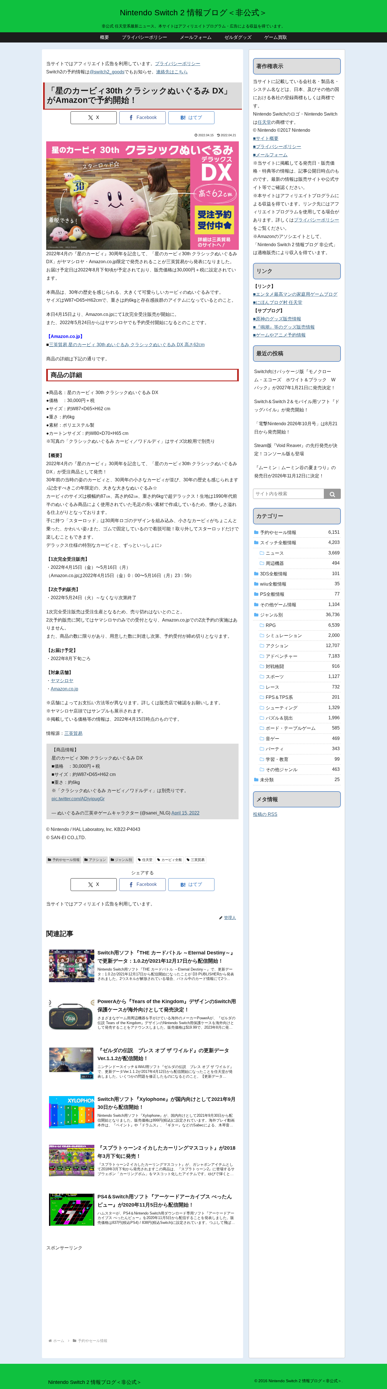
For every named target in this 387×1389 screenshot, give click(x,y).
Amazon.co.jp (64, 688)
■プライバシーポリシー (277, 146)
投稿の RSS (265, 814)
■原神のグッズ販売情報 (277, 318)
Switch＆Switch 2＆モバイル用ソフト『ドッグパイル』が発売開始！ (296, 405)
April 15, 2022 (185, 813)
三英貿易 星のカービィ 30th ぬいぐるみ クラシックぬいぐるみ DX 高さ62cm (127, 344)
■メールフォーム (270, 154)
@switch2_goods (107, 71)
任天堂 (147, 860)
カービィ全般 (171, 860)
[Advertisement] (142, 1291)
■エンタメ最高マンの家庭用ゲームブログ (295, 294)
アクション (97, 860)
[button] (332, 494)
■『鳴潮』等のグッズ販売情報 (284, 327)
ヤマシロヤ (62, 680)
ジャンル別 (123, 860)
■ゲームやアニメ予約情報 (279, 335)
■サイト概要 (265, 138)
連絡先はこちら (172, 71)
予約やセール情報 (66, 860)
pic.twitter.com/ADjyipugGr (78, 798)
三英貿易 (73, 733)
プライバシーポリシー (177, 63)
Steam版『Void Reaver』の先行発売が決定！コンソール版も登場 (295, 449)
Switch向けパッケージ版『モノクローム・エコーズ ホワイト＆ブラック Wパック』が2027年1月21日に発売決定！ (294, 379)
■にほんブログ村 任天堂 (277, 302)
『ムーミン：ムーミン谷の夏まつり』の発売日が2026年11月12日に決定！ (295, 471)
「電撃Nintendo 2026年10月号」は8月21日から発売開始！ (295, 427)
